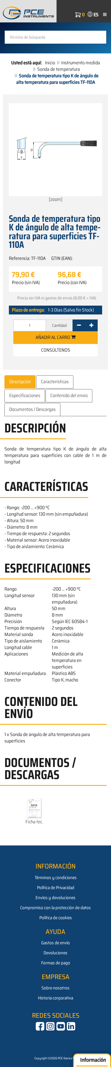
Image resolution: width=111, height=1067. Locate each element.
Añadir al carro (53, 337)
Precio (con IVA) (72, 282)
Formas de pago (55, 962)
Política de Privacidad (55, 887)
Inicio (50, 62)
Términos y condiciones (56, 877)
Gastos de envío (55, 942)
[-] (79, 325)
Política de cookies (55, 917)
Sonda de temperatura (58, 69)
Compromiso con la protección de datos (55, 907)
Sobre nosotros (55, 987)
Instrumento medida (80, 62)
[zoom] (55, 199)
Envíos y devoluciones (55, 897)
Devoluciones (55, 952)
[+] (91, 325)
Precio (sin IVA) (26, 282)
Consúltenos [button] (55, 350)
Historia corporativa (55, 998)
